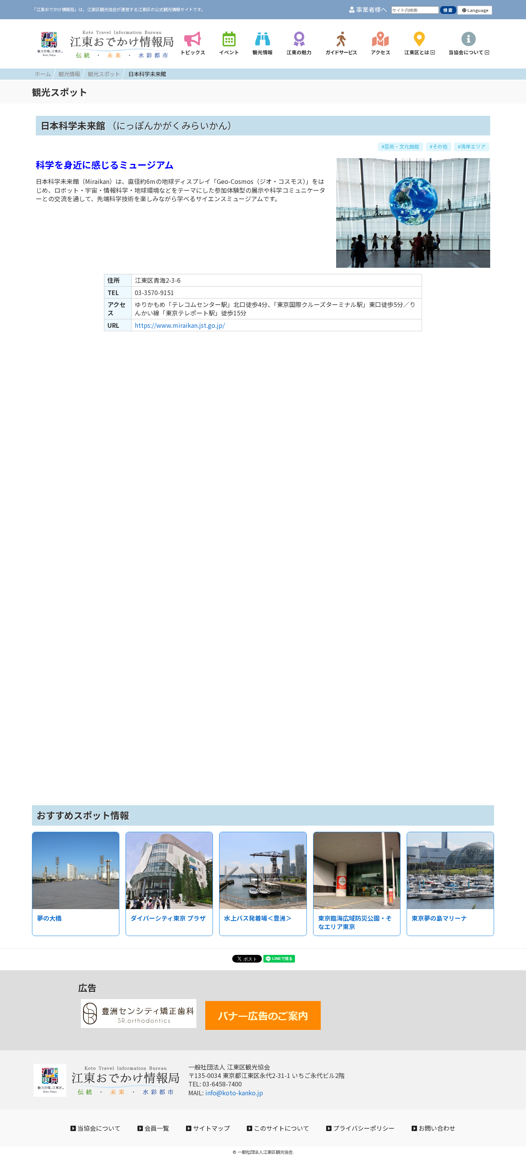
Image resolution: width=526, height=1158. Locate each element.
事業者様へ (371, 9)
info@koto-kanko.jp (234, 1092)
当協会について (98, 1128)
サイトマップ (210, 1128)
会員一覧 (156, 1128)
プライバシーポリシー (363, 1128)
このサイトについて (280, 1128)
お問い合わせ (436, 1128)
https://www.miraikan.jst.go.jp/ (180, 325)
